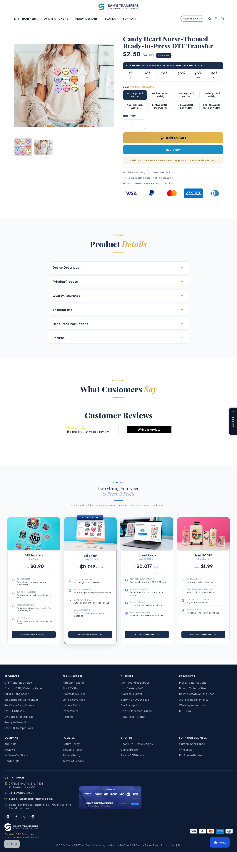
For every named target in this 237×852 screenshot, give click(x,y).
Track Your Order (131, 693)
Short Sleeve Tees (74, 693)
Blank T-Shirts (72, 688)
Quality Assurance (66, 296)
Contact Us (11, 761)
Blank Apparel (129, 749)
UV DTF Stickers (56, 18)
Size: (138, 86)
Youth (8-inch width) (135, 106)
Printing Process (65, 281)
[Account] (215, 18)
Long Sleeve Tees (74, 699)
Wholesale (186, 749)
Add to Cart (176, 138)
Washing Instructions (192, 705)
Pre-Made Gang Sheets (19, 705)
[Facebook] (16, 816)
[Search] (209, 18)
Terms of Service (73, 761)
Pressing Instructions (192, 682)
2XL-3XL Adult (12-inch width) (211, 106)
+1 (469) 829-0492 (21, 793)
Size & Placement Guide (136, 711)
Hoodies (68, 716)
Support (129, 18)
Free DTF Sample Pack (18, 728)
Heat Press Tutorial (133, 716)
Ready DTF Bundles (133, 755)
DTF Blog (185, 711)
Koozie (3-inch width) (134, 95)
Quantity (129, 116)
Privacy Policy (71, 755)
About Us (10, 743)
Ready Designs (86, 18)
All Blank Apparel (73, 682)
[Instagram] (7, 816)
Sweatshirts (70, 711)
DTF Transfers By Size (32, 634)
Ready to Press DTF (16, 722)
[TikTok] (24, 816)
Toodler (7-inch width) (211, 95)
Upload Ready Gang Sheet (21, 699)
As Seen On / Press (16, 755)
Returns (59, 338)
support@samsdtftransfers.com (31, 798)
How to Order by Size (192, 688)
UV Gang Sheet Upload (19, 716)
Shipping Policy (73, 749)
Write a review (149, 429)
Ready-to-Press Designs (137, 743)
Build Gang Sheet (88, 634)
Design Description (67, 267)
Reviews (9, 749)
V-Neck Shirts (71, 705)
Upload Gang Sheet (145, 634)
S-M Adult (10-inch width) (160, 106)
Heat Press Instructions (70, 324)
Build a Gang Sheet (16, 693)
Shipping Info (63, 310)
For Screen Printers (191, 755)
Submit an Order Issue (135, 699)
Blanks (110, 18)
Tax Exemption (130, 705)
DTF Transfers (25, 18)
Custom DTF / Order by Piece (23, 688)
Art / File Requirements (193, 699)
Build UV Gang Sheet (201, 634)
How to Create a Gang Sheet (197, 693)
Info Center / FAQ (132, 688)
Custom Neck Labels (192, 743)
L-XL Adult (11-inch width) (186, 106)
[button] (233, 421)
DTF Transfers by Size (18, 682)
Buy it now (173, 150)
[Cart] (222, 18)
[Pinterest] (32, 816)
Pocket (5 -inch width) (160, 95)
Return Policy (71, 743)
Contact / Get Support (136, 682)
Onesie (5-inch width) (186, 95)
